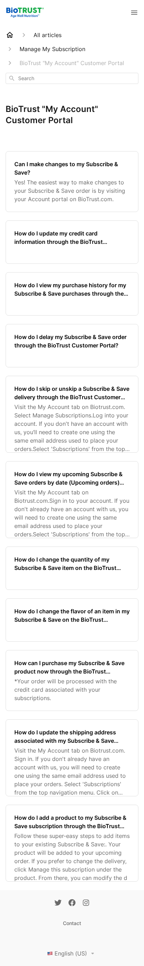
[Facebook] (72, 903)
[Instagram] (86, 903)
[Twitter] (58, 903)
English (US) (71, 953)
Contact (72, 923)
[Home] (10, 35)
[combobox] (72, 78)
